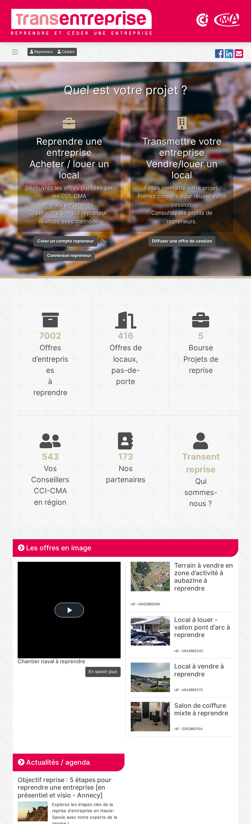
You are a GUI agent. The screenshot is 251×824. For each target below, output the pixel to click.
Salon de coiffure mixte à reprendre (201, 709)
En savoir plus (103, 671)
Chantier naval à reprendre (51, 661)
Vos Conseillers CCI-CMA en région (50, 478)
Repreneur (43, 51)
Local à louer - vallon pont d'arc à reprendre (202, 627)
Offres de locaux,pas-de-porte (125, 358)
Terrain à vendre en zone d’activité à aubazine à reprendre (203, 576)
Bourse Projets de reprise (200, 352)
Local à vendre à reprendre (199, 670)
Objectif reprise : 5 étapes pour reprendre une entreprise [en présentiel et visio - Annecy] (64, 787)
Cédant (68, 51)
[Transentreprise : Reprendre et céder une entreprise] (81, 21)
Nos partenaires (125, 467)
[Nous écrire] (239, 55)
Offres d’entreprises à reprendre (50, 364)
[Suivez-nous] (219, 55)
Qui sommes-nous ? (201, 479)
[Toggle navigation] (15, 52)
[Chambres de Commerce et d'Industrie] (202, 19)
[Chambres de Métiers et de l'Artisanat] (227, 19)
